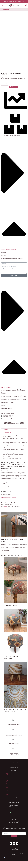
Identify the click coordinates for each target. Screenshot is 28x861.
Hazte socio (14, 771)
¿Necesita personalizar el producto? (8, 249)
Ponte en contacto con (14, 803)
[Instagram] (11, 843)
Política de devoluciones (14, 806)
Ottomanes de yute (5, 9)
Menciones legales (15, 845)
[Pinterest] (17, 843)
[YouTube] (14, 843)
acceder (6, 506)
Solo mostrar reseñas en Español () (8, 497)
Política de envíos (14, 805)
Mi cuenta (14, 800)
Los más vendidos (14, 767)
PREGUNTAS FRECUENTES (14, 802)
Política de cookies (15, 849)
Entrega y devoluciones (6, 387)
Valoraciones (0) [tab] (7, 432)
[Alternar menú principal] (2, 5)
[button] (14, 194)
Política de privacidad (15, 848)
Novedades (14, 765)
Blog (14, 768)
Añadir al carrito (13, 86)
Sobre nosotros (14, 770)
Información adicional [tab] (8, 430)
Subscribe (14, 836)
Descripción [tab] (6, 429)
